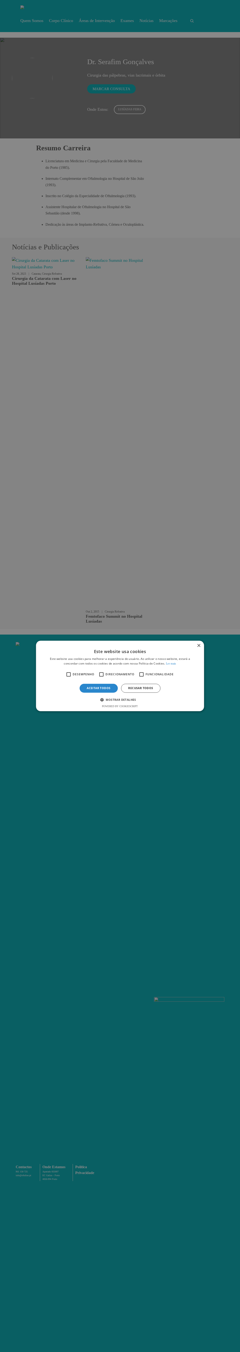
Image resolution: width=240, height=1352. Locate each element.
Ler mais (171, 663)
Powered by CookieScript (120, 706)
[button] (120, 700)
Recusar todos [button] (140, 688)
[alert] (120, 676)
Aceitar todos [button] (98, 688)
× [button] (198, 645)
